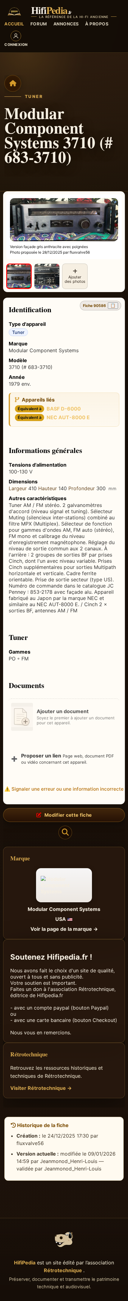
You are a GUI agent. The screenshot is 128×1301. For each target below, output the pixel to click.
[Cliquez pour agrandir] (19, 276)
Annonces (66, 23)
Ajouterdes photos (75, 279)
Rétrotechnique (63, 1270)
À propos (96, 23)
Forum (38, 23)
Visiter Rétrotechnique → (41, 1088)
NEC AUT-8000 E (68, 417)
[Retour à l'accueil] (12, 83)
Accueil (14, 23)
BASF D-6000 (64, 409)
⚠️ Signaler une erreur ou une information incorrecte (64, 789)
